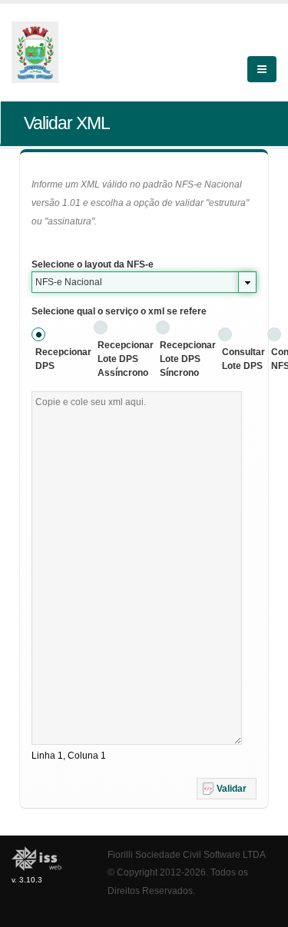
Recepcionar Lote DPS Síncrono (188, 359)
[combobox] (144, 282)
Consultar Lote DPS (243, 359)
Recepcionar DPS (63, 359)
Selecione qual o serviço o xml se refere (119, 311)
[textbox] (136, 568)
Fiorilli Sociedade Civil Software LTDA (187, 854)
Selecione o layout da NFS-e (92, 264)
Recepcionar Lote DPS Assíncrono (126, 359)
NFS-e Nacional (68, 282)
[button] (227, 788)
